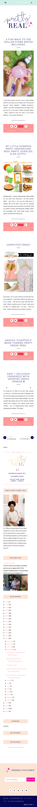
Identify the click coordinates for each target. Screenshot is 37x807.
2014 (6, 635)
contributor (18, 242)
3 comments (11, 130)
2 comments (11, 424)
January (9, 700)
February (9, 697)
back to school (18, 371)
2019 (6, 621)
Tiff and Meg (25, 130)
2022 (6, 613)
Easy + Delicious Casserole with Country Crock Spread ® (18, 378)
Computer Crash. (18, 245)
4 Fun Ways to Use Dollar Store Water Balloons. (18, 42)
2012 (6, 703)
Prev (6, 272)
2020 (6, 619)
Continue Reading (18, 120)
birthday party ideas (18, 36)
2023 (6, 610)
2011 (6, 705)
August (9, 680)
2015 (6, 633)
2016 (6, 630)
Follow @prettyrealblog (15, 747)
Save (21, 126)
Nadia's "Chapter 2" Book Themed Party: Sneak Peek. (18, 343)
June (8, 686)
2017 (6, 627)
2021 (6, 616)
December (10, 641)
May (8, 689)
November (10, 644)
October (9, 647)
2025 (6, 604)
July (8, 683)
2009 (6, 711)
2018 (6, 624)
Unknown (26, 229)
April (8, 691)
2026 (6, 602)
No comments (12, 229)
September (10, 649)
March (9, 694)
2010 (6, 708)
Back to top (28, 804)
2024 (6, 607)
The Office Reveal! (9, 563)
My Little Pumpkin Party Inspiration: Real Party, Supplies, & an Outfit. (18, 150)
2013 (6, 638)
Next (30, 272)
